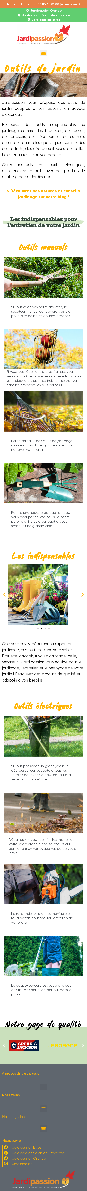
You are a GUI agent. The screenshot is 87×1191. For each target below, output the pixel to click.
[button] (43, 53)
